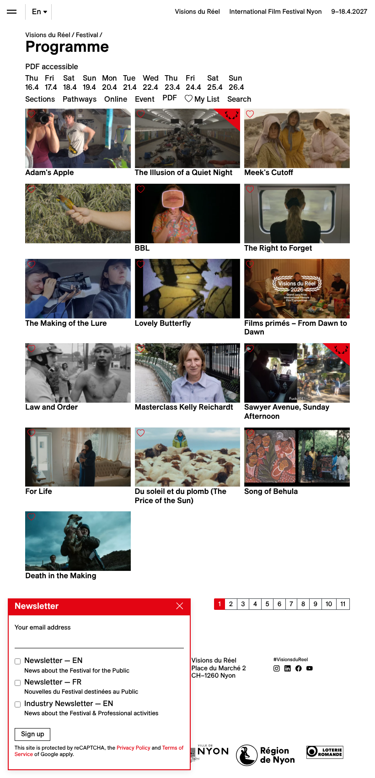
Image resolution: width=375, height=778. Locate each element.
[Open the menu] (11, 11)
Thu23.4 (172, 82)
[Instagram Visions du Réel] (276, 668)
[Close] (177, 606)
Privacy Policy (133, 748)
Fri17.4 (51, 82)
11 (342, 604)
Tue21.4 (130, 82)
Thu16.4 (32, 82)
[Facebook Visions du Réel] (298, 668)
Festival (87, 34)
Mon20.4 (109, 82)
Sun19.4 (89, 82)
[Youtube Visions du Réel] (309, 668)
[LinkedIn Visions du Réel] (287, 668)
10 (329, 604)
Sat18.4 (70, 82)
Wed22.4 (151, 82)
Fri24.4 (193, 82)
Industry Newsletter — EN (91, 708)
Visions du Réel (47, 34)
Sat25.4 (215, 82)
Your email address (43, 627)
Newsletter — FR (81, 686)
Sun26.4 (236, 82)
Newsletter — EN (76, 665)
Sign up (32, 734)
